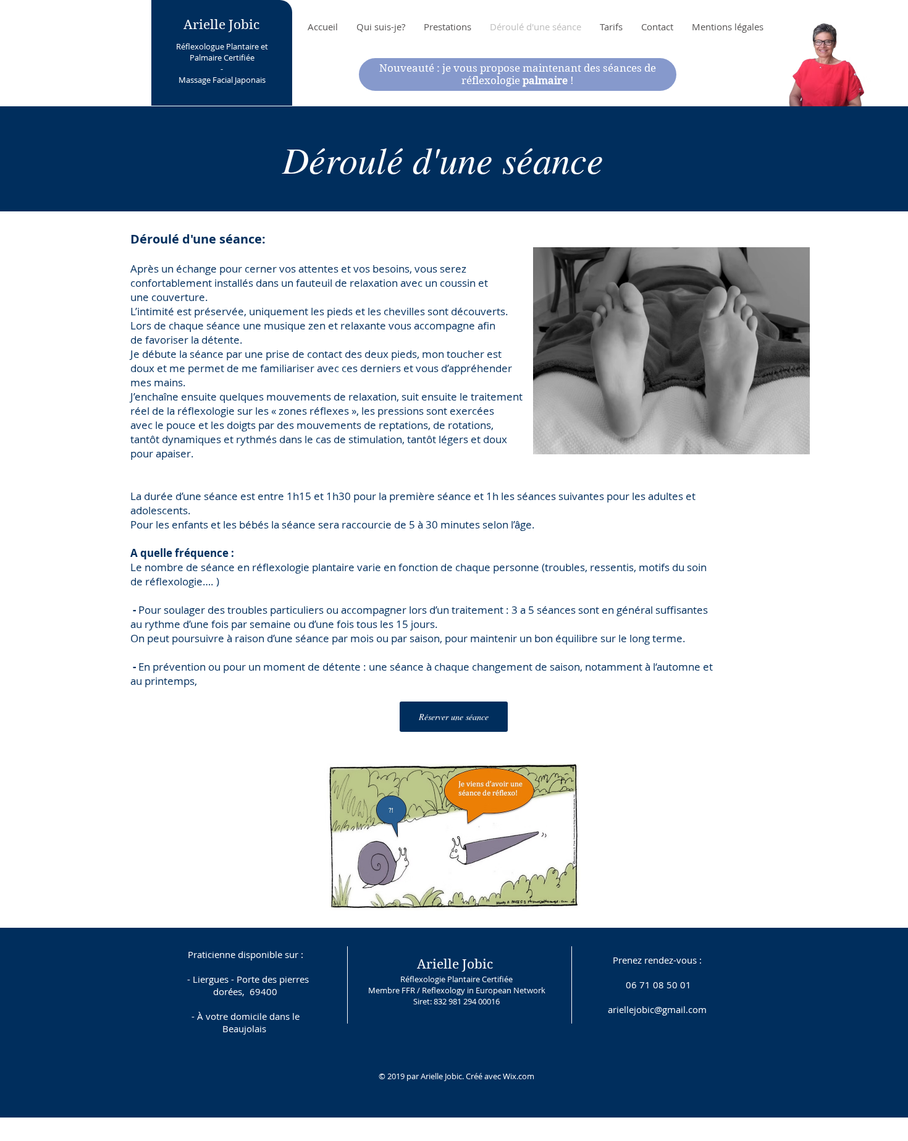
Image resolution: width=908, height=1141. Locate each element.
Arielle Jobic (221, 24)
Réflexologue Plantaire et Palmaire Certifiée (222, 52)
